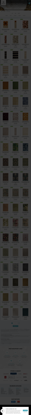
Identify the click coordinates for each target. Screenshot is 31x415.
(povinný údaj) (11, 7)
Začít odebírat (20, 16)
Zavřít (23, 3)
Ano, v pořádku (25, 410)
